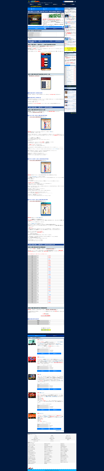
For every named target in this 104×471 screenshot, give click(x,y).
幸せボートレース (68, 80)
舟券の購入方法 (62, 443)
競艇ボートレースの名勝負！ (47, 459)
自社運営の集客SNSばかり (64, 446)
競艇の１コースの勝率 (30, 446)
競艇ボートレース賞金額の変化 (31, 459)
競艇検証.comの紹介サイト (31, 463)
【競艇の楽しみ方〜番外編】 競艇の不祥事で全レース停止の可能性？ (72, 109)
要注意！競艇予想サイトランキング (36, 439)
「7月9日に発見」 (60, 360)
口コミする (33, 9)
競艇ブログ (52, 439)
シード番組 (50, 131)
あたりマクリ (41, 413)
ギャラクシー (41, 339)
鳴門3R (74, 41)
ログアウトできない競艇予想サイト (48, 450)
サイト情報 (33, 8)
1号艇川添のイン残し (34, 223)
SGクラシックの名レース (64, 459)
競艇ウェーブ (70, 26)
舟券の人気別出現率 (30, 450)
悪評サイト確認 (36, 438)
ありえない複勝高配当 (47, 460)
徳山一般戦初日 (39, 217)
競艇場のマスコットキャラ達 (47, 451)
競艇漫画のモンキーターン (64, 460)
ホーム (36, 435)
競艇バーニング (42, 392)
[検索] (73, 1)
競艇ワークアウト (71, 15)
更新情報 (52, 435)
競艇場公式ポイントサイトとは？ (48, 447)
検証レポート (45, 9)
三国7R (71, 29)
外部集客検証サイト (46, 416)
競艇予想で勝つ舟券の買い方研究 (48, 446)
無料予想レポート (58, 9)
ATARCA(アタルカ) (69, 70)
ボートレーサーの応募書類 (64, 451)
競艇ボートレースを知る (31, 443)
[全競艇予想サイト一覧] (63, 1)
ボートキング (68, 73)
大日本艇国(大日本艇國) (69, 82)
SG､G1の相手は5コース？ (31, 454)
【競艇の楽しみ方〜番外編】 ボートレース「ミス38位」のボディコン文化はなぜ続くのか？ (72, 97)
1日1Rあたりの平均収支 (67, 65)
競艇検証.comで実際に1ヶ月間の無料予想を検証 (51, 396)
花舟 (40, 374)
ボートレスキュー (68, 78)
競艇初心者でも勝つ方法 (47, 443)
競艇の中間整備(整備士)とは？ (64, 455)
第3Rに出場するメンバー (35, 176)
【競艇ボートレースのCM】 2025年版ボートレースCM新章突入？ (72, 105)
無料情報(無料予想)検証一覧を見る (60, 430)
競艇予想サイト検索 (52, 438)
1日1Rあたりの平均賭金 (73, 65)
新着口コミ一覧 (68, 435)
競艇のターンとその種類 (63, 454)
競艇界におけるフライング (31, 451)
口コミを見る (45, 8)
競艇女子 (68, 439)
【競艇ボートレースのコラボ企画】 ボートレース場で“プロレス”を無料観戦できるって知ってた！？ (72, 92)
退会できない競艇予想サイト (31, 447)
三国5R (66, 29)
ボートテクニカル (68, 75)
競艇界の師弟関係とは (47, 454)
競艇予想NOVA (71, 38)
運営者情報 (45, 463)
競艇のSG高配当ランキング (31, 460)
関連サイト (57, 8)
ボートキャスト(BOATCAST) (31, 455)
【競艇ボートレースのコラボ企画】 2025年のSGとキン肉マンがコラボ (72, 101)
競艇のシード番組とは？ (63, 447)
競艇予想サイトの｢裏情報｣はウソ (64, 450)
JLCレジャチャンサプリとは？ (48, 455)
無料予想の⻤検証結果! (68, 438)
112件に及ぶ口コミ (41, 343)
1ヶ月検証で (73, 16)
